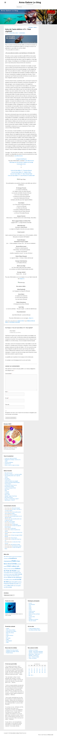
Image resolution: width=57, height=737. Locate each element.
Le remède (7, 491)
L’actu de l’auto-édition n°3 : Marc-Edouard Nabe (21, 173)
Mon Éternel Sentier (9, 497)
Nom (6, 391)
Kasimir (13, 574)
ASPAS (7, 628)
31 (29, 673)
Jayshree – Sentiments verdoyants (36, 652)
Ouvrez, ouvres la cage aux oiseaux (12, 465)
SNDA (7, 642)
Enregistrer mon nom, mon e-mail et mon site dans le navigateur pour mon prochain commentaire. (21, 413)
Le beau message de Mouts (10, 487)
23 (44, 671)
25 (31, 672)
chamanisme (7, 561)
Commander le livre (21, 164)
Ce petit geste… (8, 479)
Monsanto (6, 577)
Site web (7, 404)
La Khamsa (7, 493)
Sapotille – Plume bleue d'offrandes (36, 651)
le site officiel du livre (29, 160)
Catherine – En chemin (33, 650)
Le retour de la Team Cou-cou (11, 485)
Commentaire (8, 373)
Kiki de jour (7, 489)
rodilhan (8, 585)
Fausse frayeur (8, 483)
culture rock (15, 566)
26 (34, 672)
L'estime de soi (8, 463)
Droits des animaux (10, 632)
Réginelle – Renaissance (34, 655)
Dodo (6, 490)
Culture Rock (31, 612)
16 (44, 669)
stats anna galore (17, 585)
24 (29, 672)
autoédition (5, 558)
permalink (18, 322)
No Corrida (8, 638)
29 (42, 672)
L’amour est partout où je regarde (11, 481)
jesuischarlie (6, 574)
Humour (30, 615)
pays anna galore (13, 581)
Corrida (14, 564)
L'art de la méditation (9, 462)
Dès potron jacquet (8, 472)
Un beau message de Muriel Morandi (12, 482)
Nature (30, 618)
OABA (7, 639)
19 (34, 671)
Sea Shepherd (9, 640)
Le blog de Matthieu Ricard (34, 628)
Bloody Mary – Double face (34, 654)
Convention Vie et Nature (11, 631)
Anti (17, 32)
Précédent (30, 27)
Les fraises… (7, 478)
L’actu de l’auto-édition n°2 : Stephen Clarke (21, 172)
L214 (7, 636)
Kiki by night (7, 494)
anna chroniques (18, 556)
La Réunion (8, 575)
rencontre (16, 583)
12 (34, 669)
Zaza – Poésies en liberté (34, 656)
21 (39, 671)
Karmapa (9, 574)
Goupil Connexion (9, 635)
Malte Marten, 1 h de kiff (10, 500)
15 (42, 669)
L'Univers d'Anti (20, 320)
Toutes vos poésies (33, 658)
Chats (30, 605)
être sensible (9, 587)
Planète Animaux (9, 652)
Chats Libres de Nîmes (10, 630)
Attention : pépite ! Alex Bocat (11, 496)
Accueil (30, 603)
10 (29, 669)
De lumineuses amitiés (9, 486)
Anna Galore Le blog (30, 2)
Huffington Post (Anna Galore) (12, 650)
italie (20, 572)
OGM (13, 579)
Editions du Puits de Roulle (9, 568)
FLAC (12, 572)
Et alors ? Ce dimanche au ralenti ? (12, 498)
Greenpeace (16, 572)
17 (29, 671)
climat (9, 564)
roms (12, 585)
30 (44, 672)
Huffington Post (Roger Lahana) (12, 651)
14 (39, 669)
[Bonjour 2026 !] (13, 446)
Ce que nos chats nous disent (11, 458)
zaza (5, 587)
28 (39, 672)
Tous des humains (32, 620)
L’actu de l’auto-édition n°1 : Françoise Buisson (21, 170)
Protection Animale (9, 583)
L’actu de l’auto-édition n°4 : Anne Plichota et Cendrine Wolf (21, 175)
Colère (30, 608)
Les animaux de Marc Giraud (34, 630)
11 (31, 669)
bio (8, 558)
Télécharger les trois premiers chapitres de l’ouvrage (21, 162)
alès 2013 (6, 556)
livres (12, 575)
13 (36, 669)
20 (36, 671)
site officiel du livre (18, 155)
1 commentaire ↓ (22, 32)
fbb (10, 572)
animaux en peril (11, 556)
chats (13, 561)
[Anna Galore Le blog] (28, 16)
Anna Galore (12, 330)
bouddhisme (13, 558)
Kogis (5, 575)
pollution (20, 581)
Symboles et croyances (33, 619)
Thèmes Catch (50, 734)
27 (36, 672)
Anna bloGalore (32, 604)
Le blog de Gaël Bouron (21, 159)
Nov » (32, 675)
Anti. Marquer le (12, 322)
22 (42, 671)
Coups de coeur (32, 611)
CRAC (9, 566)
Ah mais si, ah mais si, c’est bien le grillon (13, 474)
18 (31, 671)
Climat (30, 607)
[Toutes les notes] (10, 612)
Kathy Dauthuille (18, 574)
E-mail (7, 398)
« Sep (29, 675)
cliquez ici (22, 278)
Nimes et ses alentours (15, 577)
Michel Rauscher (16, 575)
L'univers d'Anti (32, 616)
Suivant (36, 27)
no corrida (6, 579)
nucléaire (10, 579)
